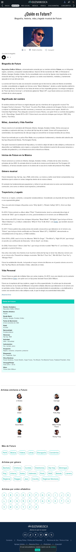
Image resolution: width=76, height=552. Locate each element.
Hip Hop (51, 467)
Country (35, 478)
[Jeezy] (19, 432)
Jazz (26, 478)
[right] (74, 5)
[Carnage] (57, 396)
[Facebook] (35, 534)
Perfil (5, 452)
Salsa (22, 473)
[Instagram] (41, 534)
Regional (6, 478)
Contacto (9, 540)
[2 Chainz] (19, 396)
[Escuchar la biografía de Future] (4, 57)
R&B (50, 473)
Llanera (68, 473)
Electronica (40, 467)
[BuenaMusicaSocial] (25, 534)
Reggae (17, 478)
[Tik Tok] (30, 534)
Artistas (15, 5)
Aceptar (37, 550)
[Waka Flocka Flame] (57, 420)
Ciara (15, 278)
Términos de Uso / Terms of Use (58, 540)
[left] (2, 5)
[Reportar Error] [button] (6, 294)
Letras (31, 452)
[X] (51, 534)
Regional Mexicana (51, 478)
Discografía (41, 452)
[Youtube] (46, 534)
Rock (42, 473)
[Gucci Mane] (19, 420)
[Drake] (19, 408)
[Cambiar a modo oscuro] (73, 2)
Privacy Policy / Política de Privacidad (29, 540)
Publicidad (47, 544)
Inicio (7, 5)
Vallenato (32, 473)
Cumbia (28, 467)
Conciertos (66, 5)
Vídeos (43, 5)
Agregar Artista (19, 544)
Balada (59, 473)
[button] (49, 50)
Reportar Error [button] (34, 544)
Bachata (6, 467)
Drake (56, 222)
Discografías (53, 5)
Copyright (58, 544)
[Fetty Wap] (57, 408)
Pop (4, 473)
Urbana (13, 473)
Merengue (63, 467)
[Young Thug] (57, 432)
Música (35, 5)
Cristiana (17, 467)
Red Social (25, 5)
